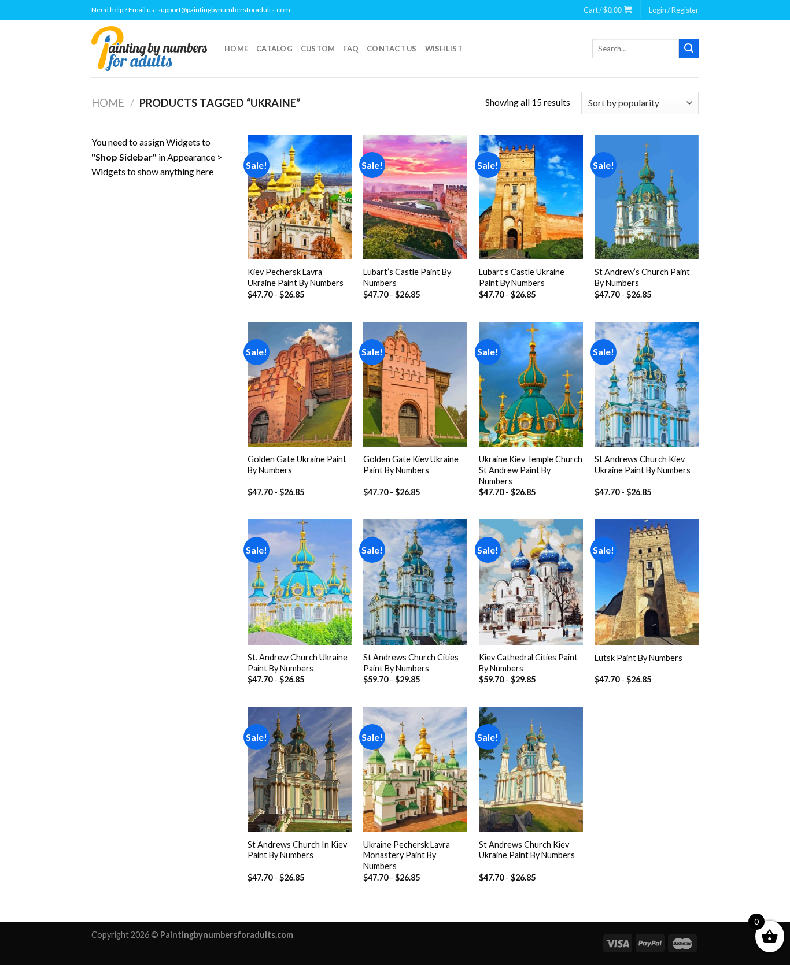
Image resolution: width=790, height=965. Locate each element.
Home (236, 48)
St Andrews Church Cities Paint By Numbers (411, 662)
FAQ (351, 48)
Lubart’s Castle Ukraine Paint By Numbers (521, 277)
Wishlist (444, 48)
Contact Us (392, 48)
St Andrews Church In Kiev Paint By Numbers (297, 850)
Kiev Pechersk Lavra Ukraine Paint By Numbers (296, 277)
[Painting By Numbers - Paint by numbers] (149, 48)
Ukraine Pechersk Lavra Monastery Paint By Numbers (406, 855)
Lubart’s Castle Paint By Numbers (407, 277)
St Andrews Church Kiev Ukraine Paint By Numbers (643, 464)
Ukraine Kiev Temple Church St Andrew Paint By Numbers (530, 469)
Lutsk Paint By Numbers (638, 658)
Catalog (274, 48)
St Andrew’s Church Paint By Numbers (642, 277)
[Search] (689, 48)
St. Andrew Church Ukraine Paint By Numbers (298, 662)
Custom (318, 48)
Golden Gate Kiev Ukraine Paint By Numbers (411, 464)
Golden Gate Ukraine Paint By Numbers (297, 464)
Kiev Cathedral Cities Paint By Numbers (528, 662)
